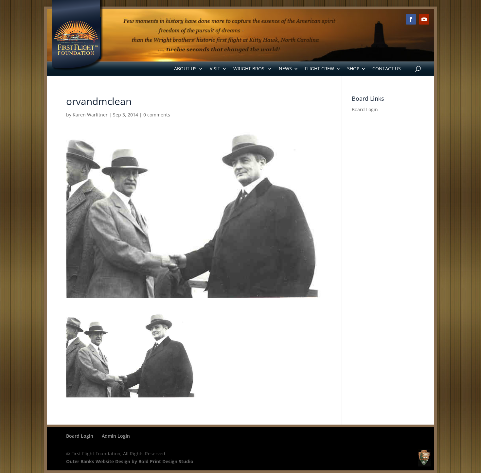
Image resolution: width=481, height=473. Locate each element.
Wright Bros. (249, 68)
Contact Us (386, 68)
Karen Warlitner (90, 115)
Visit (215, 68)
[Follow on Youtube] (424, 19)
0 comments (156, 115)
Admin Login (116, 436)
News (285, 68)
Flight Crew (319, 68)
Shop (353, 68)
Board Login (365, 109)
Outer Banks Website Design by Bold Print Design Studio (129, 461)
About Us (185, 68)
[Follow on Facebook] (411, 19)
